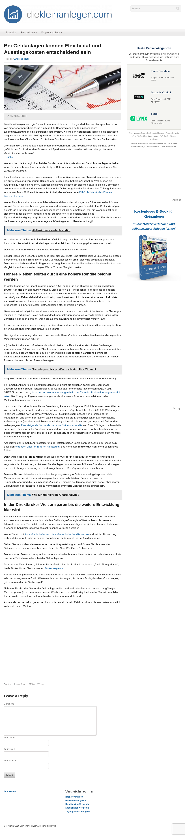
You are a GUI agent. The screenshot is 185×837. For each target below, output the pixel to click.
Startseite (11, 32)
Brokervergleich (54, 568)
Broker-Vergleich (74, 797)
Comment (9, 704)
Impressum (10, 791)
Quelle (9, 156)
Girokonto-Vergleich (75, 800)
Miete (32, 683)
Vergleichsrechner (51, 32)
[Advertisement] (62, 646)
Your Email (9, 749)
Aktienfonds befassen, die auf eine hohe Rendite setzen (57, 534)
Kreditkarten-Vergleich (77, 804)
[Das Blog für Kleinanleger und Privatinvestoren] (58, 14)
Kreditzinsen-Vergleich (77, 808)
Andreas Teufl (21, 59)
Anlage (8, 683)
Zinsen (41, 683)
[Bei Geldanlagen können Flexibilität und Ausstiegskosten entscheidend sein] (62, 87)
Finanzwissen (28, 32)
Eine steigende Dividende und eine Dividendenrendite (51, 425)
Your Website (10, 760)
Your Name (9, 737)
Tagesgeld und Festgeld (77, 811)
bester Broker (21, 683)
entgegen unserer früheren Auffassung (37, 446)
